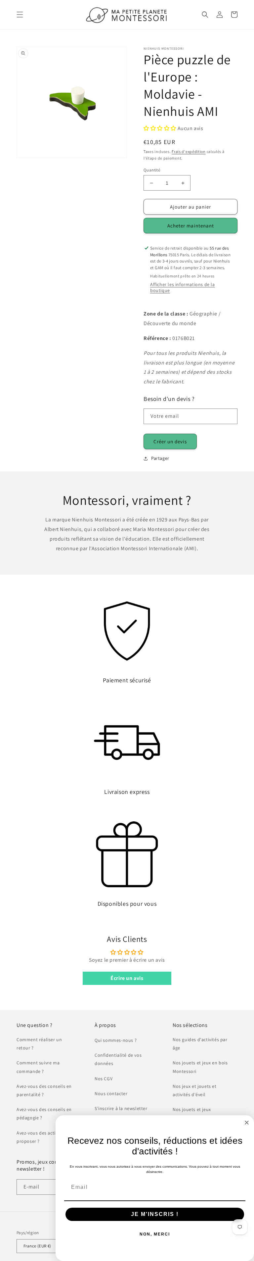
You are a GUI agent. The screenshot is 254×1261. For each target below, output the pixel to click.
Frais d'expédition (189, 151)
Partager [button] (160, 458)
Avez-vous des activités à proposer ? (43, 1137)
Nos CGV (103, 1079)
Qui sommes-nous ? (116, 1040)
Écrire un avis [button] (126, 978)
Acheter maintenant (190, 225)
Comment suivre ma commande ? (38, 1067)
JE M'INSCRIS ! (155, 1214)
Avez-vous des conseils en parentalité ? (44, 1090)
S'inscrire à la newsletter (121, 1108)
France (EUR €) (37, 1246)
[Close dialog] (247, 1123)
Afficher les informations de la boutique (182, 287)
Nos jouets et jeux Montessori (192, 1113)
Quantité (152, 170)
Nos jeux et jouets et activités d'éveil (195, 1090)
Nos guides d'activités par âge (200, 1044)
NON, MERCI (155, 1234)
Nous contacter (111, 1093)
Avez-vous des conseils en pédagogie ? (44, 1113)
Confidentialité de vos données (118, 1059)
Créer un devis (170, 441)
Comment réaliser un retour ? (39, 1044)
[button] (20, 14)
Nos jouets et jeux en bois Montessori (200, 1067)
